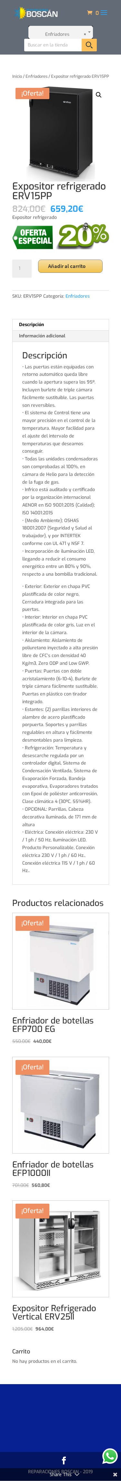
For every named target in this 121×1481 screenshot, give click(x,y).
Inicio (17, 76)
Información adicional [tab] (42, 336)
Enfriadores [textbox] (65, 34)
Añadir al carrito (67, 266)
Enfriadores (36, 76)
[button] (99, 95)
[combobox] (60, 32)
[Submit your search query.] (89, 45)
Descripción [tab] (31, 325)
